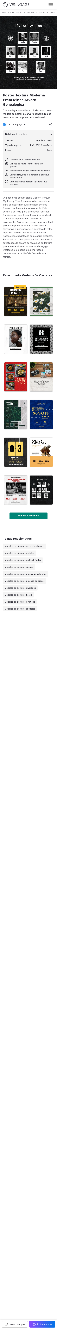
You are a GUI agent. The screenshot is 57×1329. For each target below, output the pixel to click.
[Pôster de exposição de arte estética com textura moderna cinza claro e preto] (41, 301)
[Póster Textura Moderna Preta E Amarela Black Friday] (15, 452)
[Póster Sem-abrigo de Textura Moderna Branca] (15, 490)
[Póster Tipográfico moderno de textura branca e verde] (15, 414)
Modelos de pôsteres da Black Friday (23, 560)
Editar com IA (44, 1324)
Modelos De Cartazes (36, 12)
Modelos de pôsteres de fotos (19, 553)
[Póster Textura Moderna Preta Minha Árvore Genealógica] (41, 490)
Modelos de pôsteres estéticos (20, 602)
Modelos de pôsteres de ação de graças (25, 581)
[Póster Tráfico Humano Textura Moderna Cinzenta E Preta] (41, 339)
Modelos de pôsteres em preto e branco (24, 546)
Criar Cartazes (16, 12)
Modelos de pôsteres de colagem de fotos (25, 574)
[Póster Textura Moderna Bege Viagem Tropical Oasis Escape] (41, 376)
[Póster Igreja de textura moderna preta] (15, 301)
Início (4, 12)
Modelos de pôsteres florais (18, 595)
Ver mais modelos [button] (28, 515)
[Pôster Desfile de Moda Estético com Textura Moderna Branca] (15, 339)
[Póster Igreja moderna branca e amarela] (41, 452)
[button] (15, 1324)
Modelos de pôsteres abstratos (20, 609)
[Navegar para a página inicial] (16, 4)
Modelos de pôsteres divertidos (20, 588)
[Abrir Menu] (51, 4)
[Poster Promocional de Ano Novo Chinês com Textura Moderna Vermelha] (15, 376)
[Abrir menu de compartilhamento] (51, 124)
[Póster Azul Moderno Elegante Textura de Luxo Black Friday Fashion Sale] (41, 414)
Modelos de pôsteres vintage (19, 567)
